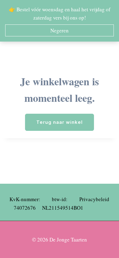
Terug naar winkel (59, 122)
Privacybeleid (94, 199)
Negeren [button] (59, 30)
